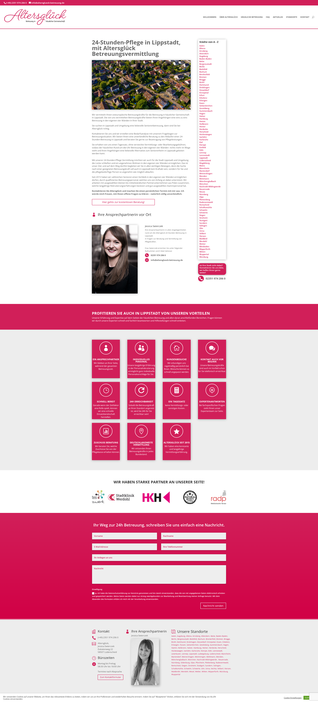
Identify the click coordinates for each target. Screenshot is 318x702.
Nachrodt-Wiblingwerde (210, 186)
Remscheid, (176, 665)
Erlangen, (175, 645)
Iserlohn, (187, 651)
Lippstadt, (193, 654)
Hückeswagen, (177, 651)
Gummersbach (206, 111)
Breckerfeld (204, 74)
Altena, (189, 636)
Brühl (201, 82)
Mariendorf (204, 171)
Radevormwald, (222, 662)
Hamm (202, 121)
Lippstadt (203, 158)
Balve (201, 61)
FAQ (268, 17)
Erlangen (203, 100)
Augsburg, (181, 636)
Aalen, (174, 636)
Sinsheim (203, 218)
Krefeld (202, 147)
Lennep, (185, 654)
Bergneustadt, (183, 639)
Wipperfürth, (213, 671)
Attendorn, (205, 636)
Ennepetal (204, 92)
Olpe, (193, 662)
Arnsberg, (197, 636)
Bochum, (201, 639)
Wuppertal (204, 254)
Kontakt (304, 17)
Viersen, (227, 668)
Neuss (202, 191)
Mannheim (204, 168)
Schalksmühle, (177, 668)
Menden (203, 176)
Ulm (201, 228)
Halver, (190, 648)
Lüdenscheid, (215, 654)
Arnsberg (203, 51)
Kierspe (202, 145)
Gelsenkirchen (205, 105)
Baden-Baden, (222, 636)
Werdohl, (185, 671)
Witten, (205, 671)
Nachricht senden (213, 605)
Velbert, (221, 668)
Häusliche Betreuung (252, 17)
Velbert (202, 233)
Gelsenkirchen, (193, 645)
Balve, (213, 636)
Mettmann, (211, 657)
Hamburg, (198, 648)
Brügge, (227, 639)
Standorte (291, 17)
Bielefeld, (194, 639)
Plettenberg (204, 199)
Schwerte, (196, 668)
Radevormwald (206, 202)
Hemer (202, 126)
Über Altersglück (228, 17)
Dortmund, (181, 642)
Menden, (220, 657)
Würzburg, (223, 671)
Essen (201, 103)
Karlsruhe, (196, 651)
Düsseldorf (204, 90)
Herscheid (203, 131)
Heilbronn (203, 124)
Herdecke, (213, 648)
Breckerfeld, (211, 639)
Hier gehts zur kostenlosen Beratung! (123, 202)
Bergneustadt (205, 64)
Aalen (202, 45)
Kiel (201, 142)
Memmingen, (200, 657)
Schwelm (203, 210)
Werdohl (203, 241)
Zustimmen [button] (309, 698)
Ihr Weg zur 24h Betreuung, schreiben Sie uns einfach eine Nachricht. (159, 525)
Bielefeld (203, 69)
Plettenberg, (210, 662)
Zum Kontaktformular (110, 677)
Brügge (202, 79)
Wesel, (192, 671)
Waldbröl (203, 238)
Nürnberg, (175, 662)
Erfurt (201, 95)
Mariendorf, (176, 657)
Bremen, (219, 639)
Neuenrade (204, 189)
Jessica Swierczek (154, 226)
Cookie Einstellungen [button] (293, 698)
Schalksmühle (205, 207)
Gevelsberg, (204, 645)
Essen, (219, 642)
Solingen (203, 225)
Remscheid (204, 204)
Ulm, (203, 668)
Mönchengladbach (207, 181)
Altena (202, 48)
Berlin (202, 66)
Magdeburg (204, 163)
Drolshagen (204, 87)
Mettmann (204, 178)
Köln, (210, 651)
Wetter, (198, 671)
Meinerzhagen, (188, 657)
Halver (202, 116)
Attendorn (204, 53)
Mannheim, (226, 654)
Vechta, (214, 668)
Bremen (203, 77)
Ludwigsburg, (203, 654)
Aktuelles (278, 17)
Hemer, (205, 648)
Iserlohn (203, 137)
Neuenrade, (223, 659)
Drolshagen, (192, 642)
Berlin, (174, 639)
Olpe (201, 197)
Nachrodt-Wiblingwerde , (207, 659)
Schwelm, (188, 668)
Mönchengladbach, (179, 659)
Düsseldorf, (202, 642)
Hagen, (226, 645)
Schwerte (203, 212)
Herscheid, (222, 648)
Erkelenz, (226, 642)
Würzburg (203, 257)
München (203, 184)
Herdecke (203, 129)
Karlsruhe (203, 139)
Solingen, (217, 665)
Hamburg (203, 118)
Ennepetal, (211, 642)
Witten (202, 251)
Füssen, (183, 645)
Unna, (207, 668)
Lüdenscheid (205, 160)
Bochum (203, 72)
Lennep (202, 152)
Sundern (203, 223)
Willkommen (209, 17)
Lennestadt (204, 155)
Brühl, (174, 642)
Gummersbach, (216, 645)
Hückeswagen (205, 134)
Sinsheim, (192, 665)
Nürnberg (203, 194)
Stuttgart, (201, 665)
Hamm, (174, 648)
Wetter (202, 244)
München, (192, 659)
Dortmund (204, 85)
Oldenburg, (185, 662)
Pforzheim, (200, 662)
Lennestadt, (218, 651)
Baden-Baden (205, 58)
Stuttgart (203, 220)
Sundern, (209, 665)
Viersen (202, 236)
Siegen (202, 215)
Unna (201, 231)
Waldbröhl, (176, 671)
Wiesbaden (204, 246)
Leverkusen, (176, 654)
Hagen (202, 113)
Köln (201, 150)
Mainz (202, 165)
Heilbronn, (182, 648)
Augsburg (203, 56)
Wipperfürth (204, 249)
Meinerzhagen (205, 173)
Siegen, (185, 665)
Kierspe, (204, 651)
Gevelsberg (204, 108)
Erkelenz (203, 98)
